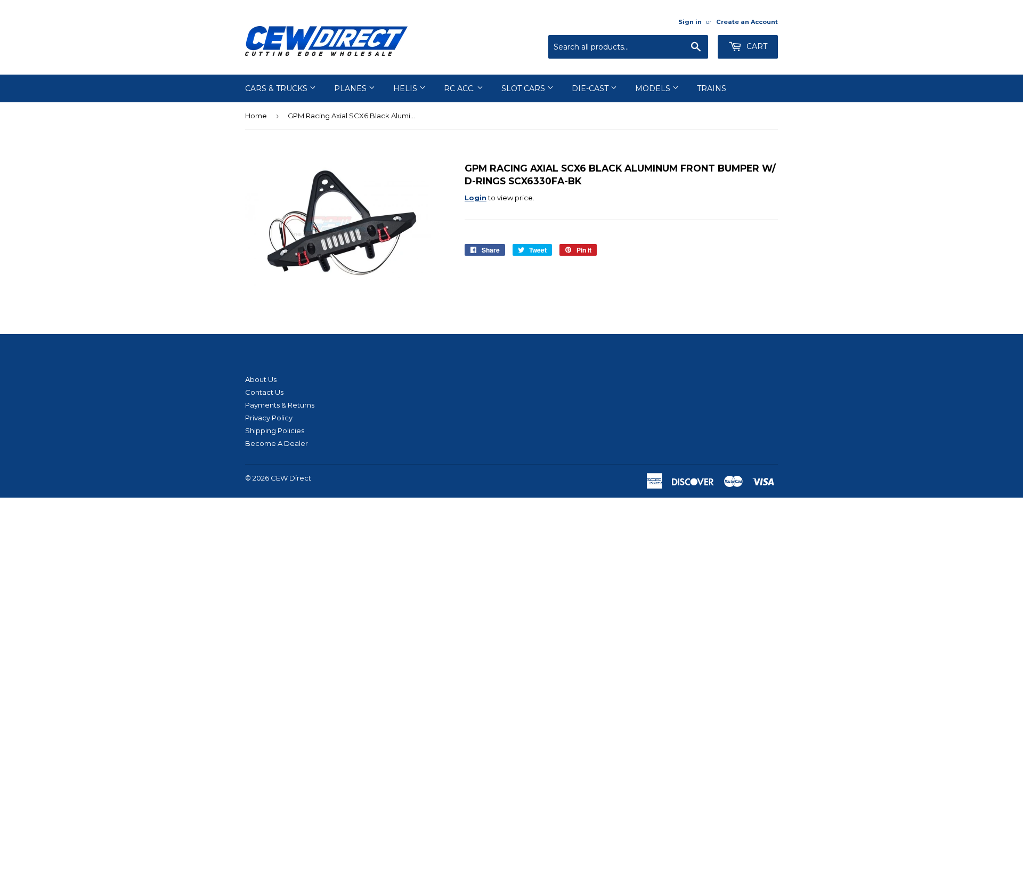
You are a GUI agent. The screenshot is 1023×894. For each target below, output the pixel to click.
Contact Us (264, 392)
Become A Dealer (276, 443)
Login (475, 197)
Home (256, 115)
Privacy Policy (269, 417)
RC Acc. (460, 88)
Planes (351, 88)
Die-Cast (591, 88)
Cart (755, 46)
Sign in (690, 22)
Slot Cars (524, 88)
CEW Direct (291, 478)
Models (653, 88)
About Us (261, 379)
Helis (406, 88)
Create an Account (747, 22)
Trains (711, 88)
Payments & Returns (279, 405)
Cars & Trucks (277, 88)
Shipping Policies (274, 430)
